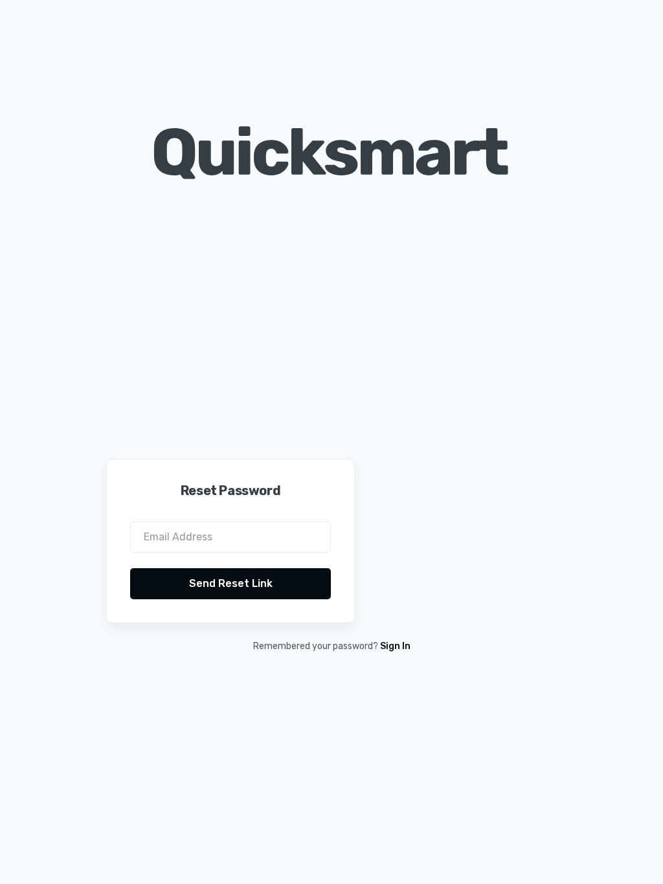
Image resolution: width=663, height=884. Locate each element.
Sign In (395, 646)
